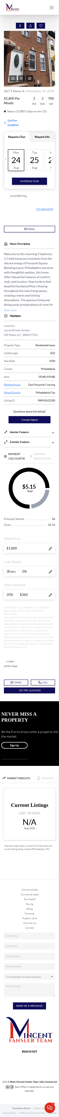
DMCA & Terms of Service (32, 1113)
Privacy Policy (9, 1113)
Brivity (27, 1108)
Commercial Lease (30, 894)
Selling (29, 908)
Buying (29, 904)
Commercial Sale (29, 889)
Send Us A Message (29, 1006)
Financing (29, 913)
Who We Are (29, 923)
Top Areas (28, 899)
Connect (29, 928)
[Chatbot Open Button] (50, 1108)
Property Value (29, 918)
